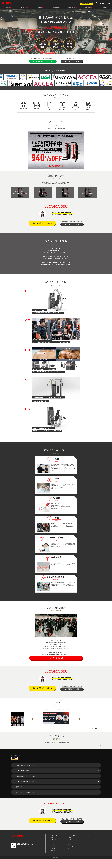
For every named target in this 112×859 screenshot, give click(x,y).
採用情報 (69, 848)
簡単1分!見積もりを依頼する (42, 223)
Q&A (68, 841)
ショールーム (56, 7)
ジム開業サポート (55, 844)
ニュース (53, 848)
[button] (32, 719)
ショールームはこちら (56, 658)
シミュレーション (72, 7)
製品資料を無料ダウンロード (42, 61)
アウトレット (24, 7)
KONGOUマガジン (55, 850)
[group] (56, 718)
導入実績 (53, 846)
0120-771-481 (73, 61)
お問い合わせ (70, 844)
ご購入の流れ (54, 839)
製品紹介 (8, 7)
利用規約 (69, 837)
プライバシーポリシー (72, 835)
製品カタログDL (104, 7)
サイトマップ (70, 846)
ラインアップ (54, 835)
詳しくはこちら (96, 746)
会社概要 (69, 839)
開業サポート (88, 7)
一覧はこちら (96, 728)
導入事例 (40, 7)
